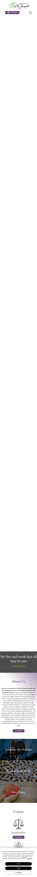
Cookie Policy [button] (25, 856)
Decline (18, 868)
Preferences (18, 872)
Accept (18, 863)
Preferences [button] (29, 858)
